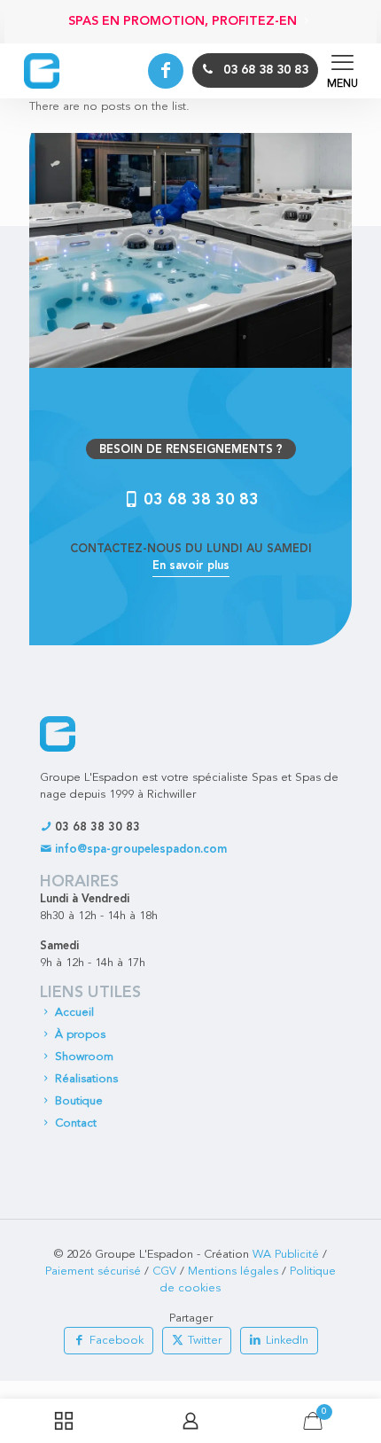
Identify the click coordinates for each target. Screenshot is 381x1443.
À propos (80, 1035)
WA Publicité (286, 1254)
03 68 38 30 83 (95, 827)
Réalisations (86, 1079)
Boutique (79, 1101)
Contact (76, 1123)
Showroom (84, 1057)
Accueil (74, 1012)
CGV (164, 1271)
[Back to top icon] (362, 1313)
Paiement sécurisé (93, 1271)
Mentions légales (233, 1271)
